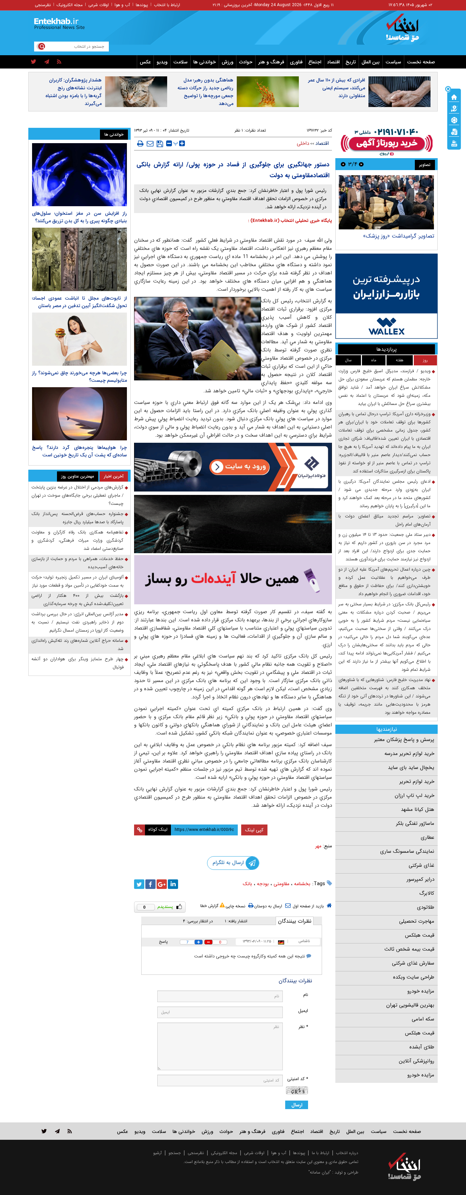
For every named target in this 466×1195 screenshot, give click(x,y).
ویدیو (162, 62)
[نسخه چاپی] (140, 143)
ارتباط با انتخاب (167, 5)
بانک (247, 884)
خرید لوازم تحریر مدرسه (409, 754)
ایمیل (303, 1010)
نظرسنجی (43, 5)
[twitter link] (44, 1131)
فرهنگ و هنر (271, 62)
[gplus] (162, 884)
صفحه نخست (421, 62)
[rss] (59, 62)
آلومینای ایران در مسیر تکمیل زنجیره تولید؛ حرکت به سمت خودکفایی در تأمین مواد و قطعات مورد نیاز (77, 581)
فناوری (296, 62)
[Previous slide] (361, 164)
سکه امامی (423, 1019)
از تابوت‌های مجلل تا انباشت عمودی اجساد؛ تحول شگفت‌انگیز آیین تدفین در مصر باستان (79, 301)
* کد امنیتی (297, 1079)
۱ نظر (239, 130)
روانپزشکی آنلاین (416, 1061)
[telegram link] (57, 1131)
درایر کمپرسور (420, 879)
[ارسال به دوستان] (150, 143)
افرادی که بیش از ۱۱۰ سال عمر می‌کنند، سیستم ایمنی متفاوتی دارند (336, 88)
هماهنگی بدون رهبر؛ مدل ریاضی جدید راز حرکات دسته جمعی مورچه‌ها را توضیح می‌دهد (205, 91)
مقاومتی (281, 884)
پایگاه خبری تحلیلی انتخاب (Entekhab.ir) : (290, 220)
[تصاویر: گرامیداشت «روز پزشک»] (386, 202)
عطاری (427, 837)
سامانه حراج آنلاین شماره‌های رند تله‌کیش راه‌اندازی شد (77, 644)
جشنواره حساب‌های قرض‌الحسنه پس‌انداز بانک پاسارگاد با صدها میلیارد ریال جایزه (77, 518)
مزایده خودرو (420, 991)
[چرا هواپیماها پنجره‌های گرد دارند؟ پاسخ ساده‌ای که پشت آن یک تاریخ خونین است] (79, 413)
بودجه (263, 884)
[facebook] (150, 884)
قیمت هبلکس (419, 935)
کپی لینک (254, 830)
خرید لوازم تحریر (416, 781)
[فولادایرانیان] (233, 467)
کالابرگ (426, 893)
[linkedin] (173, 884)
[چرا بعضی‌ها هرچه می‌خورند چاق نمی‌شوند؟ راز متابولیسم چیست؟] (79, 339)
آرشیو (157, 1153)
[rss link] (69, 1131)
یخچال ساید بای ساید (411, 767)
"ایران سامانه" (319, 1172)
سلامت (180, 62)
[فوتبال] (454, 120)
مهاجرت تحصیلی (416, 921)
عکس (145, 62)
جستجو (175, 1153)
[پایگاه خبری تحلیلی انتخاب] (408, 31)
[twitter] (33, 62)
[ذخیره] (160, 143)
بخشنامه (302, 884)
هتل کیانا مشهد (417, 809)
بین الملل (371, 62)
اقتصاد (333, 62)
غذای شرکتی (421, 865)
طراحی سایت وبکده (413, 977)
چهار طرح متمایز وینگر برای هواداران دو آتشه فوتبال (77, 663)
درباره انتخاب (347, 1153)
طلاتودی (425, 907)
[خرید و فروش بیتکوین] (386, 296)
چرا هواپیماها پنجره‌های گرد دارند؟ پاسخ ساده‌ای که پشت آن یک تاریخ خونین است (79, 451)
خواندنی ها (204, 62)
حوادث (245, 62)
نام (305, 994)
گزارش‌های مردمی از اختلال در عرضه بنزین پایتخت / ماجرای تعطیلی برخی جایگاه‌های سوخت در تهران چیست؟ (77, 495)
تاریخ (351, 62)
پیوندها (142, 5)
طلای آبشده (421, 1047)
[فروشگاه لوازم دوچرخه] (233, 524)
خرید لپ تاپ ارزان (414, 795)
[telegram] (47, 62)
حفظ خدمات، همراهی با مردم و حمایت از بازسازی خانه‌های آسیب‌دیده (77, 563)
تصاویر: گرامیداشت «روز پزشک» (398, 236)
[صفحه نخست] (454, 96)
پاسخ (163, 941)
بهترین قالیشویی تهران (410, 1005)
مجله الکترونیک (70, 5)
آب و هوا (122, 5)
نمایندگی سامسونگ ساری (407, 851)
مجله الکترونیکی (224, 1153)
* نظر (303, 1026)
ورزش (227, 62)
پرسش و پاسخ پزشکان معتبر (404, 740)
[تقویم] (454, 131)
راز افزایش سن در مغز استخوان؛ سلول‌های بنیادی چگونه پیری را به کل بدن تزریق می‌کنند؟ (79, 217)
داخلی (303, 143)
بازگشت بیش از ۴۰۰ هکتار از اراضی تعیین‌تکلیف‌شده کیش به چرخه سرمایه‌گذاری (77, 599)
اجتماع (314, 62)
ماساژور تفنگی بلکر (415, 823)
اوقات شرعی (98, 5)
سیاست (393, 62)
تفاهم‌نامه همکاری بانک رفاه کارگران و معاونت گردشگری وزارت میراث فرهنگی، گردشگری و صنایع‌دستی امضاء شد (77, 540)
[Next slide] (343, 164)
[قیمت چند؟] (454, 108)
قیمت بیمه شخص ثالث (409, 949)
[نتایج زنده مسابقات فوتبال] (454, 143)
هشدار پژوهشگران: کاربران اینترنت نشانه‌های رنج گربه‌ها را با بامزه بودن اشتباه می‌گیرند (73, 91)
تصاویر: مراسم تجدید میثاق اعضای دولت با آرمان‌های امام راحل (384, 520)
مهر (318, 846)
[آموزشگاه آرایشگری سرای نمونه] (233, 579)
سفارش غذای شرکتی (413, 963)
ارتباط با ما (320, 1153)
